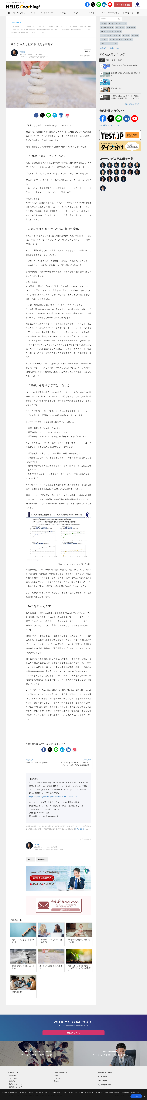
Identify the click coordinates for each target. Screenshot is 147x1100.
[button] (138, 12)
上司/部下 (43, 859)
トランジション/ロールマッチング (121, 39)
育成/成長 (134, 35)
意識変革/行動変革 (107, 28)
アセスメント (79, 13)
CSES (56, 1075)
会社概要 (12, 1075)
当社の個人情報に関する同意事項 (109, 1092)
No (144, 1096)
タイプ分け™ (59, 1078)
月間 (113, 60)
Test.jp (56, 1081)
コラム (33, 13)
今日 (102, 60)
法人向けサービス (15, 1084)
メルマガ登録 (124, 4)
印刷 (88, 51)
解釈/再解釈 (131, 28)
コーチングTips (47, 13)
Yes (136, 1096)
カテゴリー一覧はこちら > (109, 48)
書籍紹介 (12, 1081)
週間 (107, 60)
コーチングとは (19, 13)
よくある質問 (102, 1076)
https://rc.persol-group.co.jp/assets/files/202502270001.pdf (53, 796)
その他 (92, 13)
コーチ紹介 (13, 1078)
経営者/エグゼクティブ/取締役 (111, 31)
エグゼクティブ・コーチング (110, 35)
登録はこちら (73, 1032)
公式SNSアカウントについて (109, 125)
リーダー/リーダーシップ (117, 24)
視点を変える (120, 28)
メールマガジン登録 (105, 1072)
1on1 (31, 859)
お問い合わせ (128, 13)
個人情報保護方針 (104, 1084)
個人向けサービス (15, 1087)
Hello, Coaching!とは (110, 13)
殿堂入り (121, 60)
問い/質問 (126, 35)
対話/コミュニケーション (109, 43)
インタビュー (63, 13)
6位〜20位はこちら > (133, 104)
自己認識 (104, 24)
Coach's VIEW (16, 23)
